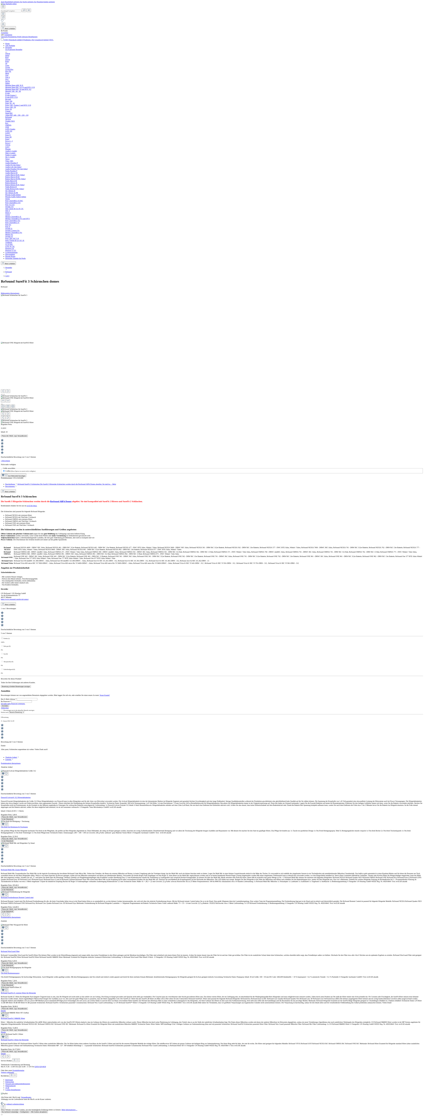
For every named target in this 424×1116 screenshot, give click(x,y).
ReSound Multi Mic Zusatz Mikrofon (14, 870)
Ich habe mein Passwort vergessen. (13, 704)
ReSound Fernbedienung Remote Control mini (17, 897)
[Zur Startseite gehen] (9, 4)
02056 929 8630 (40, 1067)
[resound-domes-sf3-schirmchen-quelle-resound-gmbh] (14, 295)
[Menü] (3, 7)
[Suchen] (24, 10)
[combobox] (11, 11)
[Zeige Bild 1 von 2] (2, 394)
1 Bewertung (5, 461)
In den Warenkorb (7, 819)
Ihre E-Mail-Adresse (8, 699)
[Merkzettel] (2, 21)
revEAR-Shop (32, 506)
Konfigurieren (24, 1112)
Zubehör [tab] (8, 760)
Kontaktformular (18, 1070)
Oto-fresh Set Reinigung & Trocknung (14, 827)
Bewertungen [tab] (10, 486)
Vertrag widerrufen (7, 1072)
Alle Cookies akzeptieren (39, 1112)
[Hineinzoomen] (13, 406)
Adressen (24, 37)
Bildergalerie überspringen (10, 293)
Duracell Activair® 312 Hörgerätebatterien (16, 797)
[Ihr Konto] (3, 24)
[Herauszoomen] (3, 406)
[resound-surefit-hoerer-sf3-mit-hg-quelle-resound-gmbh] (17, 343)
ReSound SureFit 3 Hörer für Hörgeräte (15, 1040)
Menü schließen (10, 29)
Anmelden (4, 33)
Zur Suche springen (27, 2)
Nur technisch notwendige (10, 1112)
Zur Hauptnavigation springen (44, 2)
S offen (20, 471)
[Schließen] (2, 1114)
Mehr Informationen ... (69, 1110)
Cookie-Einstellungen (12, 1090)
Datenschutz (9, 1082)
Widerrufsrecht (10, 1086)
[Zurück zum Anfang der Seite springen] (3, 1107)
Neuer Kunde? (105, 695)
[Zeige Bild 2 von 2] (4, 394)
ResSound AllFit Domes (61, 501)
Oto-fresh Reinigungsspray (10, 973)
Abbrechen (5, 708)
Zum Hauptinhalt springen (10, 2)
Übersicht (4, 37)
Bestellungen (32, 37)
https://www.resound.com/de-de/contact (14, 599)
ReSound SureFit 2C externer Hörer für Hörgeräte (18, 993)
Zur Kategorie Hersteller (13, 50)
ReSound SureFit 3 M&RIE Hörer (13, 1018)
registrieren (8, 35)
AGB (7, 1088)
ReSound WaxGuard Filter (10, 951)
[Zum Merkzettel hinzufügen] (4, 774)
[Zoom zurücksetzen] (8, 406)
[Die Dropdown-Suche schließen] (29, 10)
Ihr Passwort (6, 701)
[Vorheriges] (3, 391)
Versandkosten (26, 1097)
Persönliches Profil (14, 37)
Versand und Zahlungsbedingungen (17, 1084)
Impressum (9, 1080)
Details (3, 1011)
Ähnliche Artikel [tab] (11, 757)
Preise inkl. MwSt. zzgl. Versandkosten (14, 436)
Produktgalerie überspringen (11, 763)
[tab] (60, 484)
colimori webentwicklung (15, 1104)
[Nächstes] (8, 391)
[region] (212, 358)
